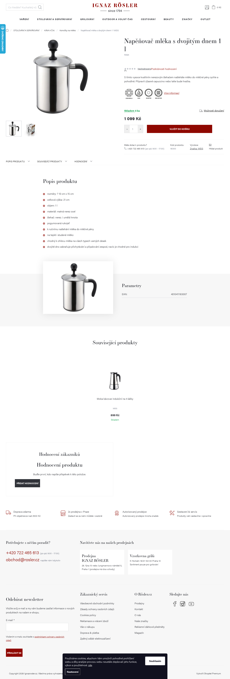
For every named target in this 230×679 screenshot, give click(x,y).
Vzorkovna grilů (142, 556)
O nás (138, 615)
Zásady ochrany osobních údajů (97, 609)
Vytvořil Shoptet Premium (208, 673)
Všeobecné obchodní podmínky (97, 603)
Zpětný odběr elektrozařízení (95, 638)
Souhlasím (155, 661)
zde (90, 665)
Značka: (196, 148)
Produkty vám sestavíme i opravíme (194, 513)
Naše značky (141, 621)
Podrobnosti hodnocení (164, 69)
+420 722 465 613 (145, 148)
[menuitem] (24, 19)
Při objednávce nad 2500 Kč (27, 513)
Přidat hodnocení (27, 483)
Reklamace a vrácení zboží (94, 621)
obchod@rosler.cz (33, 559)
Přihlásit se (14, 652)
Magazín (139, 633)
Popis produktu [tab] (15, 161)
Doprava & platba (89, 633)
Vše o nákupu (87, 627)
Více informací (171, 93)
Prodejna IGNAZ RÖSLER (95, 558)
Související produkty (49, 161)
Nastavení (72, 672)
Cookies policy (88, 615)
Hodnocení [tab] (80, 161)
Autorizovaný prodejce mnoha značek (140, 513)
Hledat (39, 7)
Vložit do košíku (180, 128)
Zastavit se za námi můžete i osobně (85, 513)
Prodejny (139, 603)
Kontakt (139, 609)
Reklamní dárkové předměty (149, 627)
